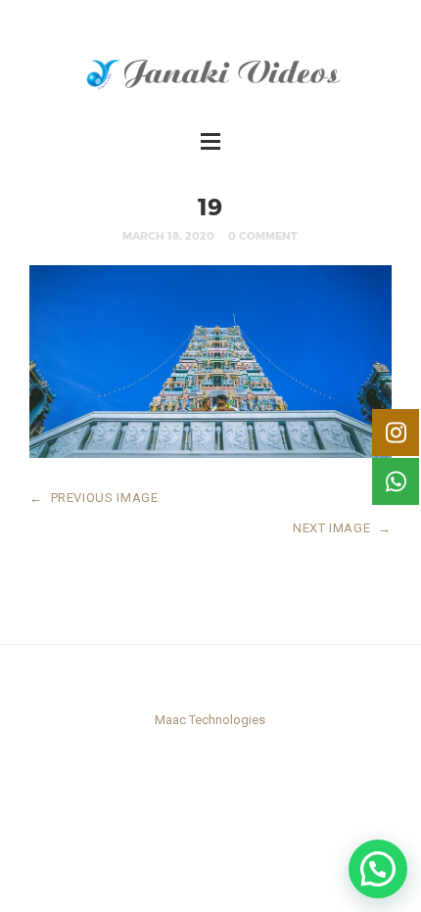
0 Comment (263, 235)
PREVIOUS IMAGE (94, 497)
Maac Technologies (210, 719)
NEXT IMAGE (342, 528)
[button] (378, 869)
